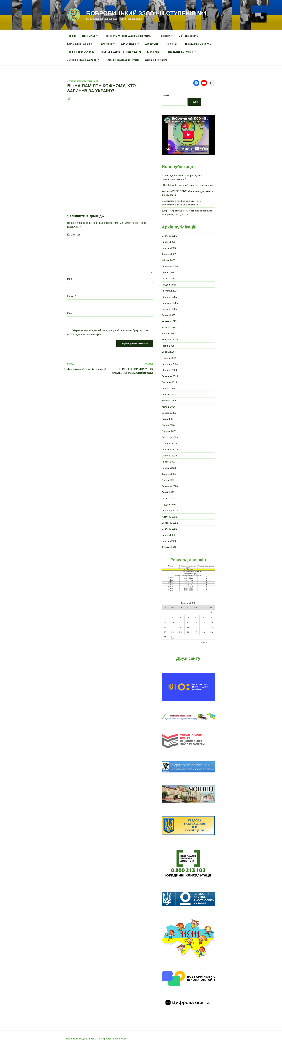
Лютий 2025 (168, 345)
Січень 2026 (168, 278)
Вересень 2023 (170, 449)
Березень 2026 (170, 266)
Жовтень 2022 (169, 516)
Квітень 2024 (168, 406)
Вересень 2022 (170, 522)
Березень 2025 (170, 339)
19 (188, 627)
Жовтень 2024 (169, 370)
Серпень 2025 (169, 308)
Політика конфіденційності (80, 1038)
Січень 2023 (168, 498)
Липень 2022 (168, 534)
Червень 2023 (169, 467)
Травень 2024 (169, 400)
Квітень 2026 (168, 260)
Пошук (165, 94)
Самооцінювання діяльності (83, 59)
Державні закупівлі (156, 59)
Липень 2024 (168, 388)
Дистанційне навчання (79, 43)
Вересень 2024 (170, 376)
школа (94, 81)
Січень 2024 (168, 425)
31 (172, 637)
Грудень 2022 (169, 504)
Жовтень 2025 (169, 296)
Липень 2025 (168, 315)
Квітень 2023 (168, 479)
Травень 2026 (169, 254)
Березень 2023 (170, 486)
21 (203, 627)
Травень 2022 (169, 547)
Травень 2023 (169, 473)
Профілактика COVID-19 (80, 51)
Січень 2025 (168, 351)
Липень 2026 (168, 241)
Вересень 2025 (170, 302)
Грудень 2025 (169, 284)
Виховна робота (188, 35)
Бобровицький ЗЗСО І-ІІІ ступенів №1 (146, 13)
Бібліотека (153, 51)
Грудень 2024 (169, 357)
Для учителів (128, 43)
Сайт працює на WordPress (111, 1038)
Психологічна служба (180, 51)
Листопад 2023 (170, 437)
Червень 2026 (169, 248)
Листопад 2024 (170, 363)
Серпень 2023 (169, 455)
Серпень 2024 (169, 382)
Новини (71, 35)
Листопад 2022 (170, 510)
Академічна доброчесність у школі (121, 51)
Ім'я (70, 279)
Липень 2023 (168, 461)
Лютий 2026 (168, 272)
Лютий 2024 (168, 418)
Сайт (70, 313)
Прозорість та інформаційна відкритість (127, 35)
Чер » (204, 642)
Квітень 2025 (168, 333)
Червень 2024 (169, 394)
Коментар (74, 234)
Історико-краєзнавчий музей (122, 59)
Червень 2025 (169, 321)
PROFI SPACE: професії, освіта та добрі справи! (187, 184)
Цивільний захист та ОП (199, 43)
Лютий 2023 (168, 492)
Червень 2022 (169, 541)
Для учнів (106, 43)
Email (71, 296)
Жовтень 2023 (169, 443)
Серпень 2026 (169, 235)
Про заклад (88, 35)
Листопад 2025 (170, 290)
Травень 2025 (169, 327)
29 (211, 632)
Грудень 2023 (169, 431)
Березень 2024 (170, 412)
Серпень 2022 (169, 528)
